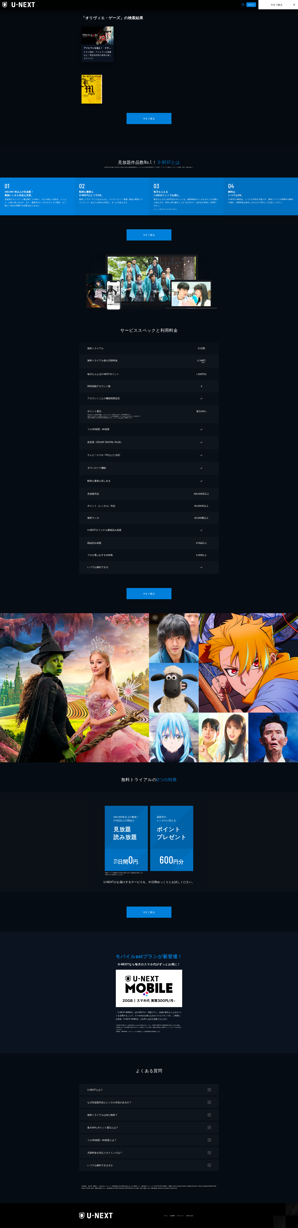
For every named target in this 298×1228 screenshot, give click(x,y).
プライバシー (180, 1215)
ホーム (166, 1215)
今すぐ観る (276, 4)
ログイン (251, 4)
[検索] (243, 4)
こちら (121, 417)
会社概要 (172, 1215)
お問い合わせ (189, 1215)
